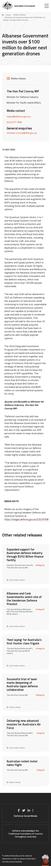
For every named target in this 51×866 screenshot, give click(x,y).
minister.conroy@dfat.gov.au (22, 133)
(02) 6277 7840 (14, 122)
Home (8, 15)
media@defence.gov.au (19, 116)
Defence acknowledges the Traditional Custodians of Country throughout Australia (25, 833)
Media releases (19, 15)
